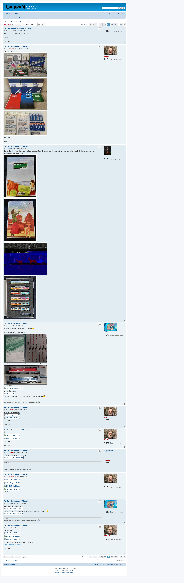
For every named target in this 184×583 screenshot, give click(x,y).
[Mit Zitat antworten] (99, 28)
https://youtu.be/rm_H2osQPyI (13, 544)
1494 (110, 58)
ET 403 (106, 28)
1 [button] (96, 25)
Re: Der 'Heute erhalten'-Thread (17, 28)
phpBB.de (71, 570)
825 (110, 30)
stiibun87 (106, 156)
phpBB (58, 568)
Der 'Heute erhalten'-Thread (16, 21)
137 (110, 334)
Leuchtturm (107, 460)
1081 (110, 462)
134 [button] (105, 25)
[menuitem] (15, 13)
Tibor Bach (107, 56)
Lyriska (106, 331)
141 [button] (121, 25)
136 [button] (112, 25)
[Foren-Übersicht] (15, 6)
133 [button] (101, 25)
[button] (90, 24)
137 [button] (116, 25)
